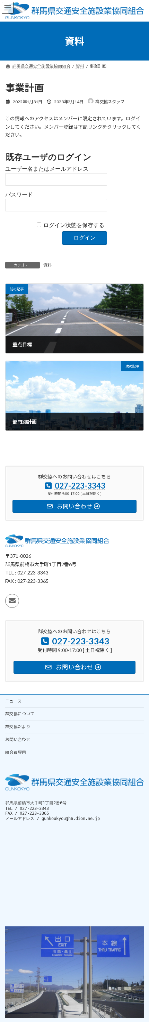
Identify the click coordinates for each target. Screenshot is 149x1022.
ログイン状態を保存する (73, 225)
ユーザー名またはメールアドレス (46, 169)
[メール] (12, 601)
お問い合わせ (17, 739)
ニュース (13, 700)
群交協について (19, 713)
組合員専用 (15, 752)
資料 (47, 265)
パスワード (19, 195)
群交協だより (17, 726)
